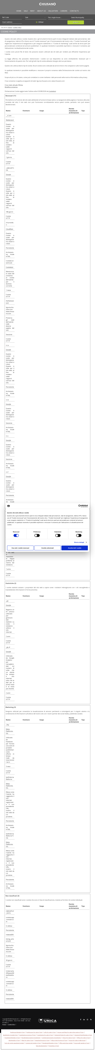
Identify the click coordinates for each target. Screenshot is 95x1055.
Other (41, 22)
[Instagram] (87, 1019)
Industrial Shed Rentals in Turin (83, 1035)
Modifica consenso (11, 87)
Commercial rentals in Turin (33, 1043)
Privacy (4, 1024)
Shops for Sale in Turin (68, 1038)
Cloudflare (9, 229)
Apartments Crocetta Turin (10, 1035)
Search (75, 22)
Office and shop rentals (66, 1043)
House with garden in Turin (81, 1043)
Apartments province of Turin (27, 1035)
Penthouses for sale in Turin (34, 1032)
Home (18, 11)
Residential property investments (31, 1038)
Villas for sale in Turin (27, 1040)
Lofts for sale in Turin (50, 1032)
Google (8, 174)
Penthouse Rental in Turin (17, 1032)
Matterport (10, 120)
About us (41, 11)
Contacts (74, 11)
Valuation (53, 11)
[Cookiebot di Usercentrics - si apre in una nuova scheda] (80, 506)
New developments (41, 1046)
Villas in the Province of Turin (59, 1040)
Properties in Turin (54, 1046)
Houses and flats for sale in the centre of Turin (70, 1032)
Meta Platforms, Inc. (9, 731)
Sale (26, 11)
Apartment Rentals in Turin (12, 1038)
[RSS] (90, 1019)
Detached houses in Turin (42, 1040)
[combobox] (35, 17)
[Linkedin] (84, 1019)
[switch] (37, 535)
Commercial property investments (51, 1038)
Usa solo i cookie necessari (20, 548)
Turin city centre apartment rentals (14, 1043)
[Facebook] (80, 1019)
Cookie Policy (11, 1024)
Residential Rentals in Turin (50, 1043)
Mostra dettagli (79, 542)
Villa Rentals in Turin (14, 1040)
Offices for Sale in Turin (83, 1038)
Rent (32, 11)
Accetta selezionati (47, 548)
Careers (63, 11)
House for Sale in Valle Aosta (77, 1040)
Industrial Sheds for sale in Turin (64, 1035)
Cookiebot (52, 91)
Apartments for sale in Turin (45, 1035)
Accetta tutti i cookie (74, 548)
